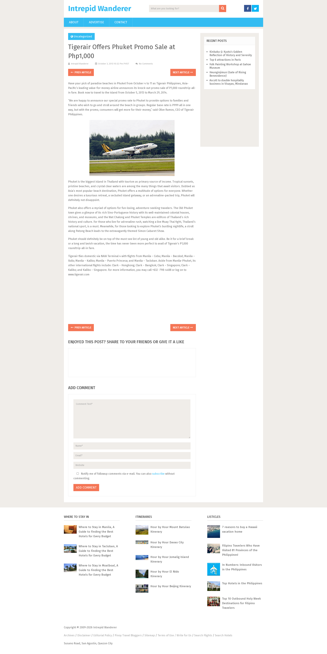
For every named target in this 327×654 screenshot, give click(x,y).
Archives (69, 635)
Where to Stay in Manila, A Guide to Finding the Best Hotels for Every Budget (96, 531)
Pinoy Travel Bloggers (128, 635)
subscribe (158, 473)
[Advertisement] (132, 301)
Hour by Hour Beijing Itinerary (170, 586)
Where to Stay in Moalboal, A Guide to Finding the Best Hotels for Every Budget (98, 570)
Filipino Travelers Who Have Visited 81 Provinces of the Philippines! (241, 550)
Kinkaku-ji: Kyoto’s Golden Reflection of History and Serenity (230, 53)
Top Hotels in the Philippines (242, 583)
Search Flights (203, 635)
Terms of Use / (167, 635)
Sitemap (149, 635)
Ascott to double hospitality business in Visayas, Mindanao (228, 82)
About (74, 22)
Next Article (181, 72)
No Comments (146, 63)
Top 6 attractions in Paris (225, 59)
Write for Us (184, 635)
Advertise (96, 22)
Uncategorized (83, 36)
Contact (120, 22)
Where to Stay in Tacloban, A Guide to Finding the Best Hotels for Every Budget (98, 551)
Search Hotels (223, 635)
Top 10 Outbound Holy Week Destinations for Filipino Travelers (241, 603)
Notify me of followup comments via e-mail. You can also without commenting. (124, 476)
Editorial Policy (102, 635)
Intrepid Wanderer (99, 8)
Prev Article (82, 72)
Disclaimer (84, 635)
